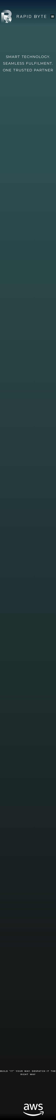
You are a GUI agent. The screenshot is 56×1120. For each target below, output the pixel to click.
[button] (52, 16)
